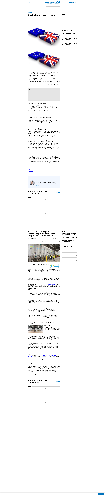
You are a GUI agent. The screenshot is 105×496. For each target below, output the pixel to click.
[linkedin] (42, 241)
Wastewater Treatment (31, 12)
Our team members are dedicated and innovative (46, 312)
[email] (46, 241)
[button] (28, 2)
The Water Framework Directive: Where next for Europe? (37, 169)
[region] (52, 494)
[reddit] (45, 241)
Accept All (101, 494)
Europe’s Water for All (31, 171)
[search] (30, 2)
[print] (59, 241)
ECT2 (29, 264)
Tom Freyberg (38, 180)
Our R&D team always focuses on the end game (47, 284)
